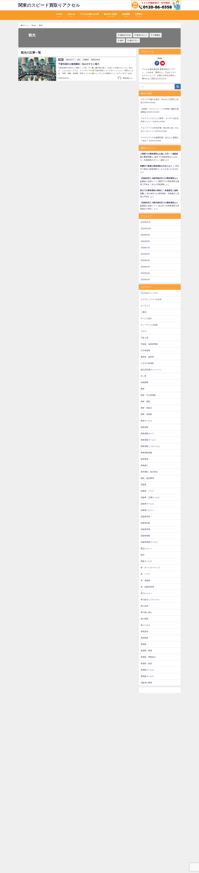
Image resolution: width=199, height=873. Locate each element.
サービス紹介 (146, 318)
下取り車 (144, 338)
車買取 (143, 644)
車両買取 (144, 638)
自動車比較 (145, 523)
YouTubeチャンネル (149, 293)
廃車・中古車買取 (148, 395)
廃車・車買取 (146, 414)
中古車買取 (145, 350)
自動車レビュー (147, 510)
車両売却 (144, 631)
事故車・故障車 (147, 357)
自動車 (143, 484)
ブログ (143, 331)
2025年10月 (146, 228)
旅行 (122, 40)
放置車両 (144, 459)
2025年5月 (145, 260)
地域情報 (144, 382)
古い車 (143, 376)
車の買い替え (146, 612)
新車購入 (144, 465)
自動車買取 (145, 536)
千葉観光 (156, 35)
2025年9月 (145, 235)
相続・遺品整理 (147, 478)
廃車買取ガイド (147, 433)
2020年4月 (145, 279)
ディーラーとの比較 (149, 325)
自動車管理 (145, 529)
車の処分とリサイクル (150, 600)
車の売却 (144, 606)
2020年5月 (145, 273)
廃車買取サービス (148, 440)
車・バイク (145, 574)
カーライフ (145, 306)
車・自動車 (145, 580)
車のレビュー (146, 593)
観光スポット (142, 35)
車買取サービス (147, 670)
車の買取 (144, 619)
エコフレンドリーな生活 (151, 299)
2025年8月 (145, 241)
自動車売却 (145, 517)
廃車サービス (146, 421)
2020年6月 (145, 267)
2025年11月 (146, 222)
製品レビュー (146, 548)
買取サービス (146, 561)
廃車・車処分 (146, 408)
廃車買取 (144, 427)
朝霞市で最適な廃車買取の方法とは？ (156, 166)
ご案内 (143, 312)
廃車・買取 (145, 401)
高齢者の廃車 (146, 683)
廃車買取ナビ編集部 (130, 78)
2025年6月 (145, 254)
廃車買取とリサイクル (150, 446)
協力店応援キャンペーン (151, 370)
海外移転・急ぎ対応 (149, 472)
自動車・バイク (147, 491)
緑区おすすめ (125, 35)
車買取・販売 (146, 663)
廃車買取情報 (146, 453)
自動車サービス (147, 504)
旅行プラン (134, 40)
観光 (61, 59)
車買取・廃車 (146, 651)
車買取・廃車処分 (148, 657)
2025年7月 (145, 248)
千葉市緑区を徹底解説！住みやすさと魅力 (78, 64)
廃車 (142, 389)
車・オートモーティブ (150, 568)
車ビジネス (145, 625)
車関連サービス (147, 676)
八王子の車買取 (147, 363)
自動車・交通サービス (150, 497)
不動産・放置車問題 (149, 344)
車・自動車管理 (147, 587)
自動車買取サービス (149, 542)
